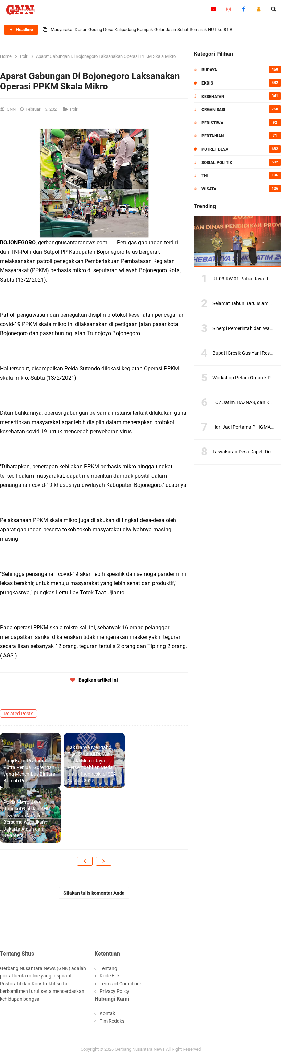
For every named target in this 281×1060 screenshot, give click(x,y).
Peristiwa (212, 123)
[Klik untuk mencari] (273, 9)
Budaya (209, 69)
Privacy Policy (114, 991)
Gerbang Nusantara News (140, 1049)
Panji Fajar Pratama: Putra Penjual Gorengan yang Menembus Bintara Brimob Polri (29, 771)
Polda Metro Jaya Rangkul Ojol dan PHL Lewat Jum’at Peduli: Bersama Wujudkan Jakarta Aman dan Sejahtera (26, 818)
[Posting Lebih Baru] (85, 861)
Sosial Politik (216, 162)
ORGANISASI (213, 109)
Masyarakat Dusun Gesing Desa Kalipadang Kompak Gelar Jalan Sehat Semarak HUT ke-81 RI (142, 29)
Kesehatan (212, 96)
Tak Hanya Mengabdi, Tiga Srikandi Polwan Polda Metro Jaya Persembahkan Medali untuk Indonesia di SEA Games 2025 (92, 764)
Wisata (208, 189)
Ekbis (207, 83)
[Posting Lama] (103, 861)
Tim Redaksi (112, 1021)
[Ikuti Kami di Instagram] (228, 9)
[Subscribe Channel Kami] (213, 9)
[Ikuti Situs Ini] (258, 9)
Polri (75, 109)
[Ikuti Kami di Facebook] (243, 9)
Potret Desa (214, 149)
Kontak (107, 1013)
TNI (204, 175)
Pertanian (212, 136)
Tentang (108, 968)
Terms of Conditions (121, 983)
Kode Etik (110, 976)
